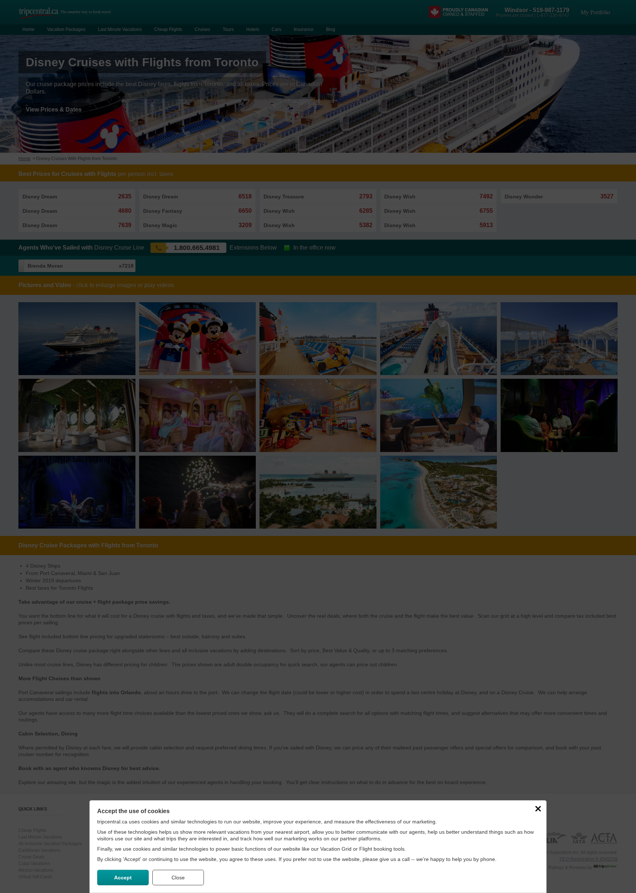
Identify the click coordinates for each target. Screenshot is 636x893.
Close (178, 877)
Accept (123, 877)
